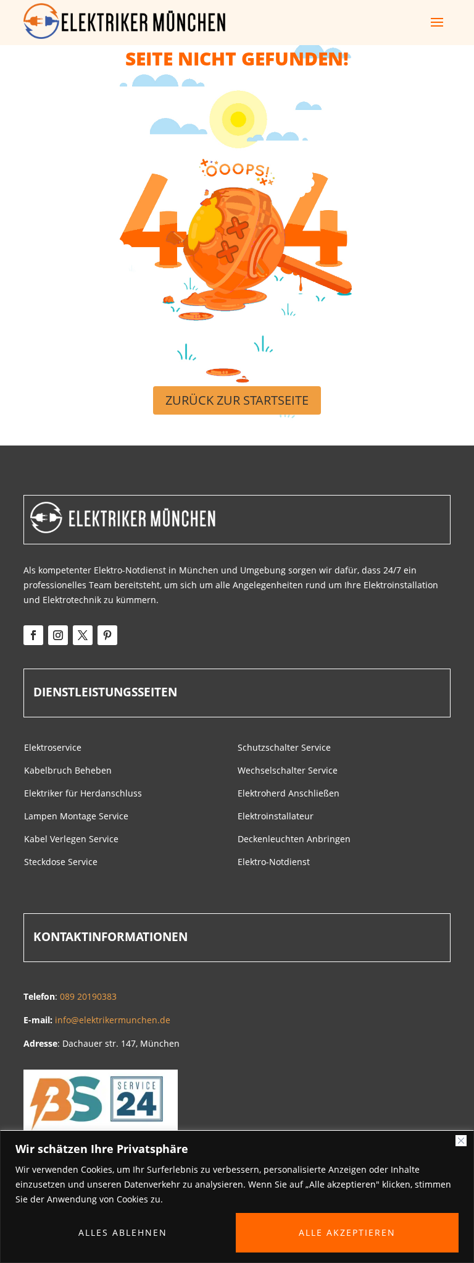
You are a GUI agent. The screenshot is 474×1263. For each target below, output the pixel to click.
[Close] (461, 1140)
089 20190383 (88, 996)
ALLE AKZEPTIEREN (347, 1232)
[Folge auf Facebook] (33, 635)
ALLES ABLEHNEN (122, 1232)
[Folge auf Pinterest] (107, 635)
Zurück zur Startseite (237, 400)
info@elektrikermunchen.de (112, 1020)
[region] (237, 1196)
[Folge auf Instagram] (58, 635)
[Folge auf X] (83, 635)
